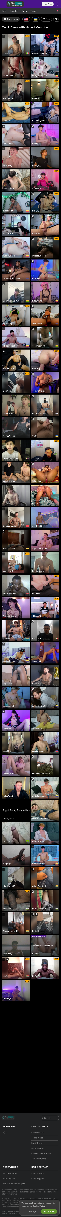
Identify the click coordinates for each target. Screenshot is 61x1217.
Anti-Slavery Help (38, 1159)
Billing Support (37, 1179)
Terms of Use (37, 1138)
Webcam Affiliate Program (14, 1184)
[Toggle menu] (3, 4)
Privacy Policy (37, 1133)
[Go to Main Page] (18, 4)
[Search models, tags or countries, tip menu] (57, 11)
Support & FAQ (37, 1173)
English (47, 1118)
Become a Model (10, 1173)
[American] (26, 19)
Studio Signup (9, 1179)
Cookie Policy (39, 1206)
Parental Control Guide (41, 1154)
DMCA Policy (37, 1143)
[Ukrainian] (36, 19)
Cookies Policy (37, 1148)
